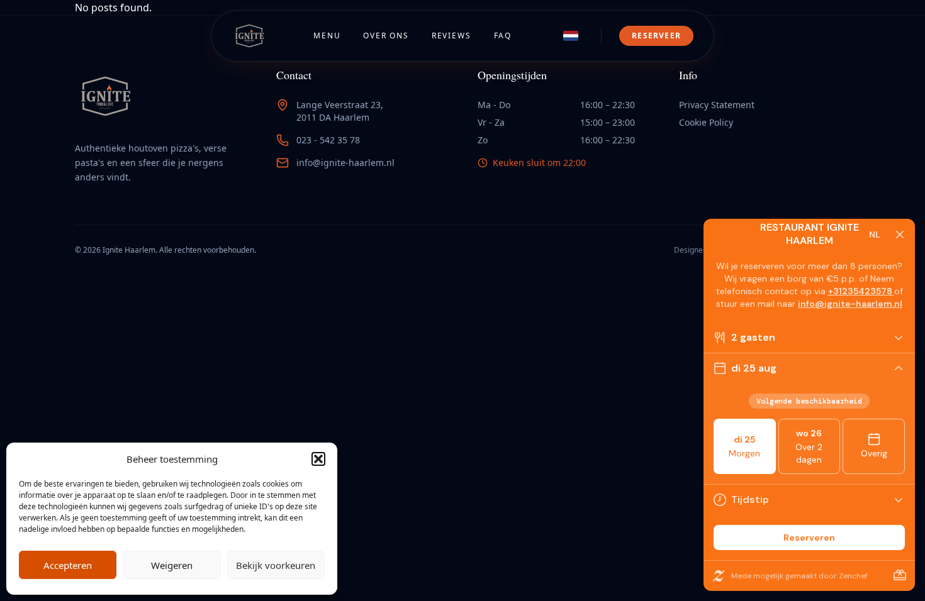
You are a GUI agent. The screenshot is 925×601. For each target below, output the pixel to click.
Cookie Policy (706, 122)
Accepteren (67, 565)
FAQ (503, 35)
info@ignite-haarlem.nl (345, 162)
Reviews (451, 35)
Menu (326, 35)
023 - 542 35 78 (328, 140)
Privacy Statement (716, 105)
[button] (318, 459)
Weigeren (172, 565)
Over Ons (385, 35)
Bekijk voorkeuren (275, 565)
